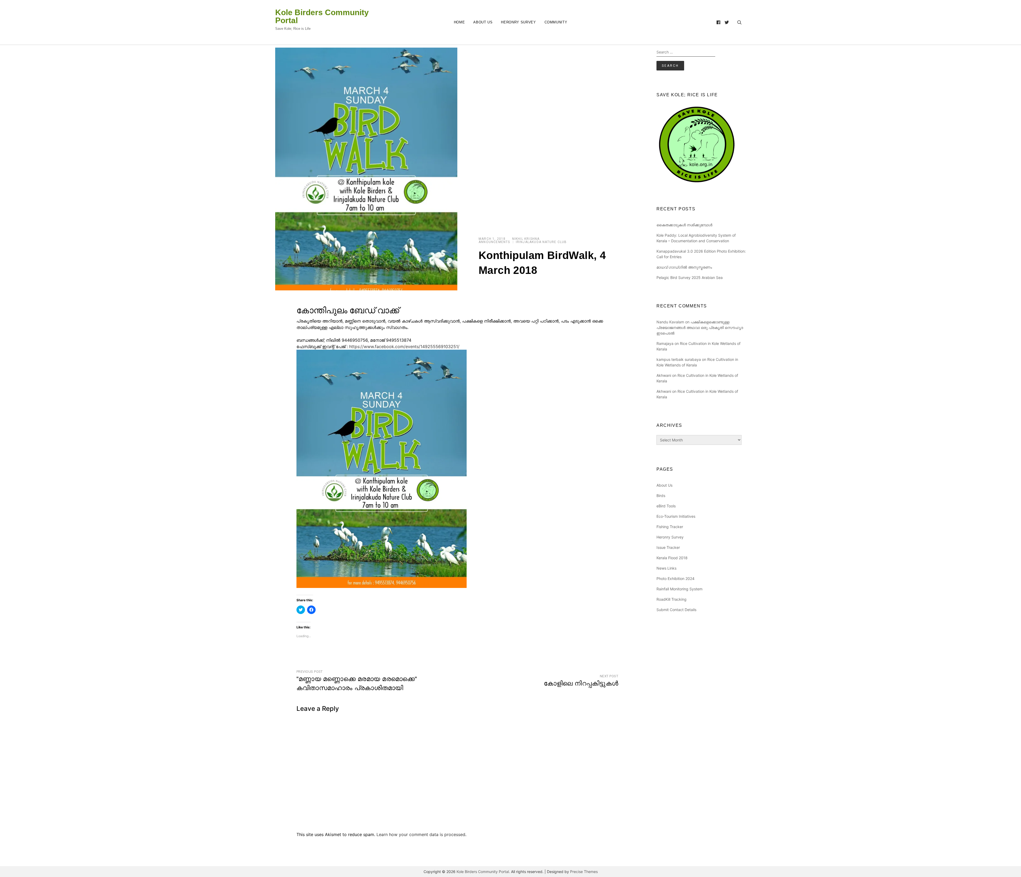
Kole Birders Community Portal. (483, 871)
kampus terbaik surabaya (678, 359)
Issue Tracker (668, 547)
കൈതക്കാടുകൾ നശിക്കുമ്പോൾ (684, 225)
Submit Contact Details (676, 609)
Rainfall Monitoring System (679, 589)
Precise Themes (584, 871)
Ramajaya (664, 343)
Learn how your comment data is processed (420, 834)
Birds (660, 495)
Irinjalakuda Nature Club (541, 242)
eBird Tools (666, 506)
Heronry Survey (518, 22)
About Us (482, 22)
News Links (666, 568)
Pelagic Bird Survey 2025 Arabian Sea (689, 277)
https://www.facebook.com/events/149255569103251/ (404, 346)
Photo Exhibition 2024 (675, 578)
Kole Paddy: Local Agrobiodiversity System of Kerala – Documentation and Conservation (696, 238)
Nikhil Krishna (526, 238)
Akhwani (663, 375)
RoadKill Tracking (671, 599)
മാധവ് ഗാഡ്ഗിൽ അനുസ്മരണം (684, 267)
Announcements (494, 242)
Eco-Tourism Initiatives (675, 516)
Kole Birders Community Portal (322, 16)
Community (556, 22)
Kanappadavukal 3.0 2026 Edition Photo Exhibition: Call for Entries (701, 254)
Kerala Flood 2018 (672, 558)
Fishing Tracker (669, 526)
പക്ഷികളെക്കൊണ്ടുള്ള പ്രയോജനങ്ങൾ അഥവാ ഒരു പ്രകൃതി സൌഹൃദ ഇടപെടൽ (699, 327)
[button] (366, 169)
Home (459, 22)
